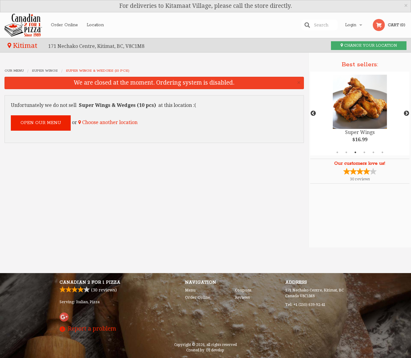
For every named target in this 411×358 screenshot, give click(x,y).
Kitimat (25, 45)
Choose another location (109, 122)
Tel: (305, 304)
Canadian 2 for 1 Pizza (90, 282)
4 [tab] (364, 152)
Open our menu (40, 123)
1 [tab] (337, 152)
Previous (313, 114)
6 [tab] (382, 152)
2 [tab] (346, 152)
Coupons (243, 290)
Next (406, 114)
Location (95, 25)
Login (350, 25)
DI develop (215, 350)
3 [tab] (355, 152)
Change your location (370, 45)
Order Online (64, 25)
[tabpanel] (360, 113)
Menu (190, 290)
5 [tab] (373, 152)
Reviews (242, 297)
